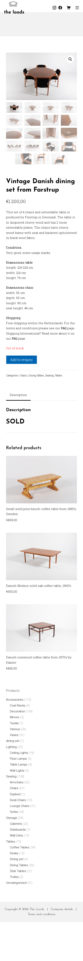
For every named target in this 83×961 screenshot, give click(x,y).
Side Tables (18, 871)
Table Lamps (18, 764)
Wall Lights (17, 770)
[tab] (18, 395)
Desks (14, 853)
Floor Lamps (18, 758)
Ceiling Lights (19, 753)
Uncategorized (16, 883)
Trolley (14, 877)
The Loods (37, 909)
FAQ (63, 328)
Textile (14, 723)
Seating (49, 375)
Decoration (17, 711)
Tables (58, 375)
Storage (11, 818)
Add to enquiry (21, 360)
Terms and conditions (41, 914)
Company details (62, 909)
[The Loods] (14, 7)
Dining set (16, 859)
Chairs (23, 375)
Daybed (15, 794)
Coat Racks (17, 705)
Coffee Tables (19, 847)
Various (15, 729)
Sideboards (18, 829)
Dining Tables (36, 375)
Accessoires (14, 699)
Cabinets (16, 824)
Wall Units (16, 835)
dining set (12, 741)
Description (18, 395)
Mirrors (14, 717)
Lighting (11, 747)
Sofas (14, 812)
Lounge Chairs (19, 806)
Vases (14, 735)
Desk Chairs (18, 800)
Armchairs (17, 782)
